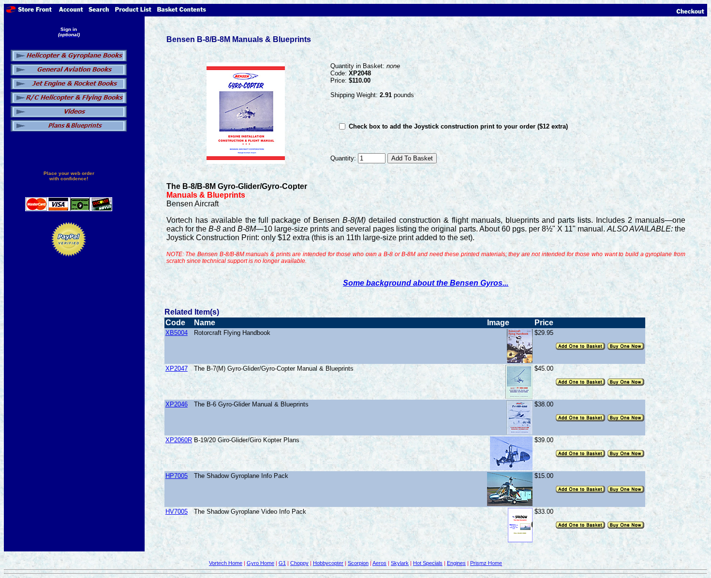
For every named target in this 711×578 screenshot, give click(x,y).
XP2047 (176, 368)
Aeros (379, 563)
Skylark (400, 563)
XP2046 (176, 404)
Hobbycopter (328, 563)
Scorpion (358, 563)
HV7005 (176, 511)
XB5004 (176, 332)
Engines (456, 563)
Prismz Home (486, 563)
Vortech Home (225, 563)
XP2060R (178, 440)
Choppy (299, 563)
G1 (282, 563)
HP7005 (176, 475)
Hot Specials (428, 563)
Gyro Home (260, 563)
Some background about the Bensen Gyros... (425, 283)
